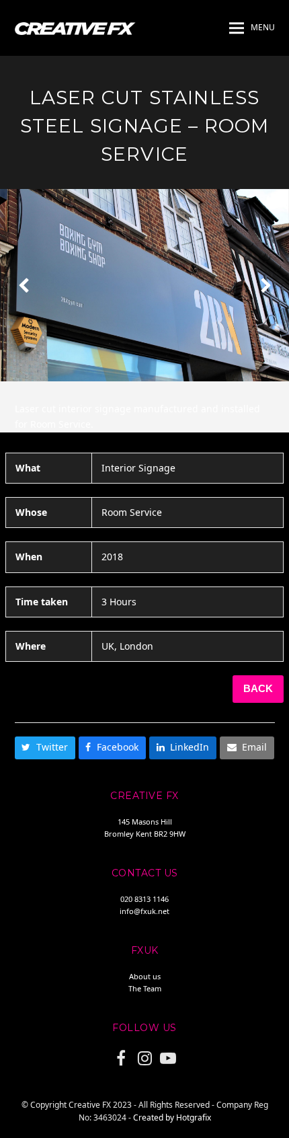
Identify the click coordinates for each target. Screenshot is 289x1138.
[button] (252, 28)
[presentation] (23, 285)
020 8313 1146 (144, 899)
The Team (144, 988)
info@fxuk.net (144, 911)
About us (145, 976)
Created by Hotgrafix (172, 1117)
